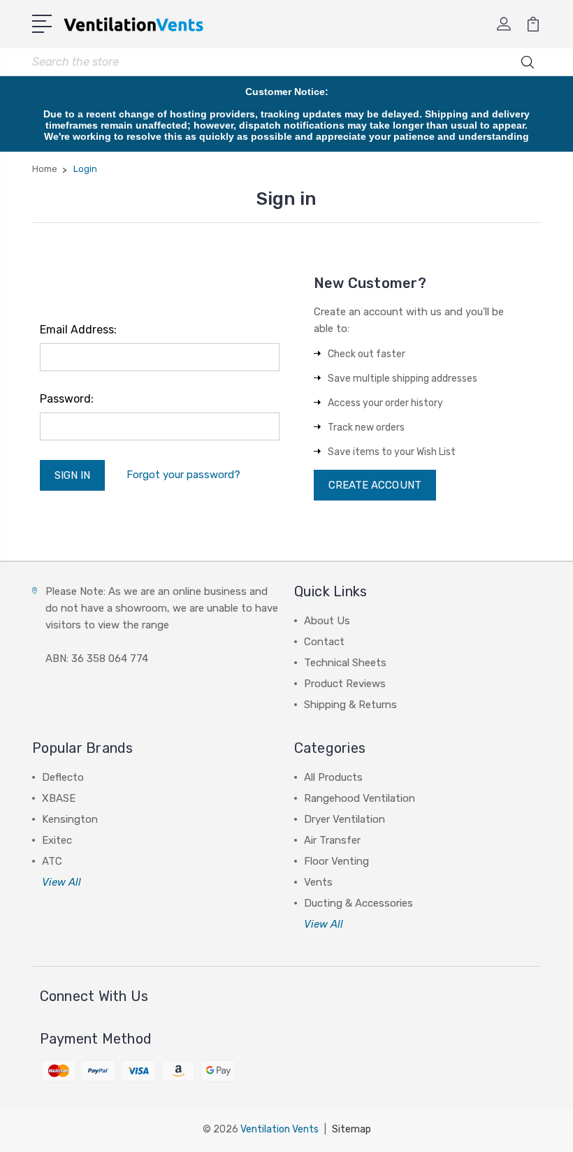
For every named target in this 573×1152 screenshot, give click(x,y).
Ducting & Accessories (358, 903)
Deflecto (63, 777)
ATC (52, 861)
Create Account (374, 485)
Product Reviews (345, 683)
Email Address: (78, 329)
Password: (67, 398)
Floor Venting (336, 861)
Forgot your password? (183, 474)
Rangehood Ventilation (359, 798)
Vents (318, 882)
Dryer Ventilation (344, 819)
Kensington (70, 819)
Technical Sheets (345, 662)
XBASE (58, 798)
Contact (324, 641)
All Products (333, 777)
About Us (327, 620)
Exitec (57, 840)
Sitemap (351, 1129)
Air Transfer (332, 840)
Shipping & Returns (350, 704)
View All (61, 882)
